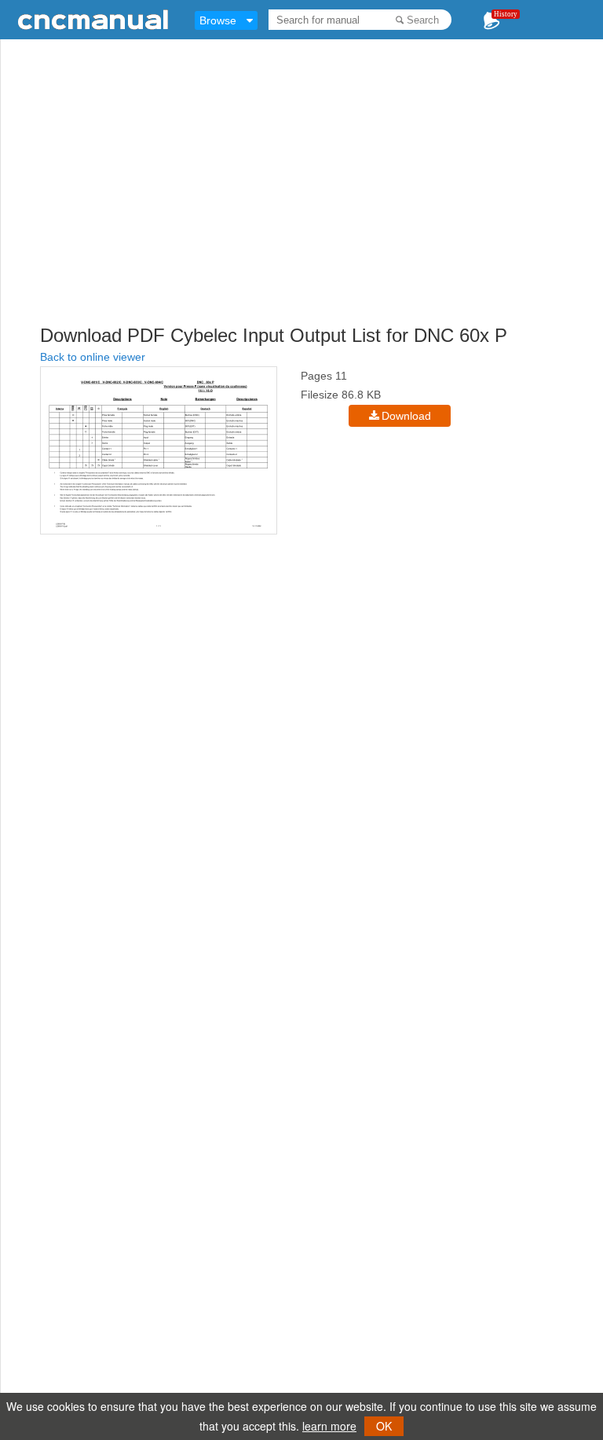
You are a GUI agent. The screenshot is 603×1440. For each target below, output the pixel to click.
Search (423, 20)
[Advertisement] (321, 208)
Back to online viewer (92, 357)
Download (406, 416)
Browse (217, 20)
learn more (329, 1426)
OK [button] (384, 1426)
